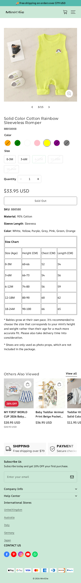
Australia (9, 517)
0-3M (9, 159)
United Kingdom (13, 509)
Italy (7, 525)
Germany (9, 532)
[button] (73, 12)
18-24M (11, 169)
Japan (7, 540)
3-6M (24, 159)
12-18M (55, 159)
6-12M (39, 159)
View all (71, 373)
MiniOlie (44, 578)
